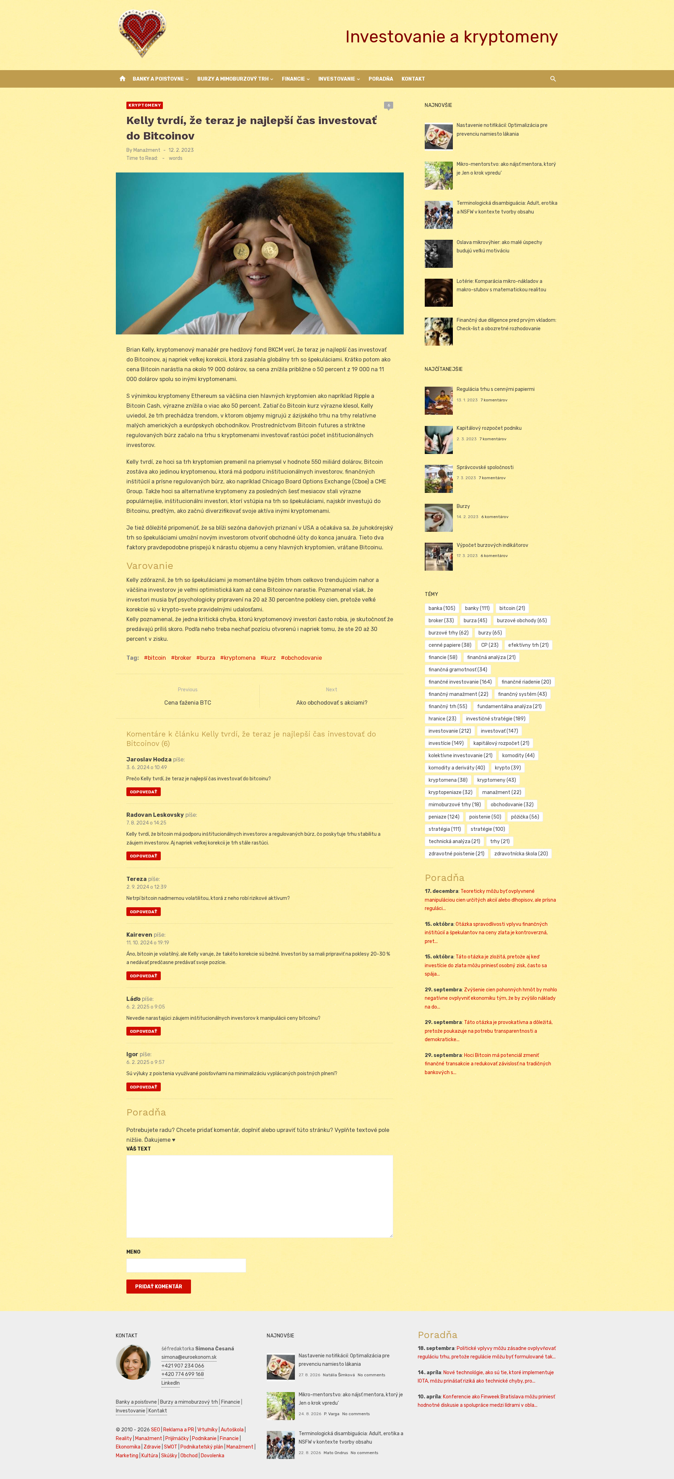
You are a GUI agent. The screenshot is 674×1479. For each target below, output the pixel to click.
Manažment (146, 150)
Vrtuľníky (207, 1430)
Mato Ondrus (336, 1452)
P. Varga (331, 1413)
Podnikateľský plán (201, 1447)
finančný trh (448, 707)
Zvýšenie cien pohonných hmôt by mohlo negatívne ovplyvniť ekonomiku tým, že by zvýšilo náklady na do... (491, 998)
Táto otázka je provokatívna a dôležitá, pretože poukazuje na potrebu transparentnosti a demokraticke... (489, 1031)
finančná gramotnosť (458, 670)
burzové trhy (449, 633)
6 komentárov (495, 516)
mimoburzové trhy (455, 805)
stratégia (445, 829)
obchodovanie (303, 657)
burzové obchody (522, 621)
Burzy (463, 506)
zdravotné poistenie (456, 854)
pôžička (525, 817)
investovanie (450, 731)
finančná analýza (491, 657)
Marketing (127, 1456)
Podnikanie (204, 1438)
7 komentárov (494, 400)
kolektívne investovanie (461, 756)
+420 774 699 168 (182, 1374)
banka (442, 608)
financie (443, 657)
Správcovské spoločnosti (485, 467)
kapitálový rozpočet (501, 743)
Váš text (138, 1149)
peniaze (444, 817)
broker (183, 657)
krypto (508, 768)
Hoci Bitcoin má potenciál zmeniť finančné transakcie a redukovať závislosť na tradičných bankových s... (488, 1064)
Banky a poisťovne (158, 79)
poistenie (485, 817)
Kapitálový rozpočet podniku (489, 428)
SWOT (170, 1447)
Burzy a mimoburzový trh (233, 79)
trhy (500, 841)
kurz (270, 657)
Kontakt (413, 79)
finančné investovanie (460, 682)
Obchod (189, 1456)
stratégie (488, 829)
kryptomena (240, 657)
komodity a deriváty (457, 768)
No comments (371, 1374)
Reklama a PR (178, 1430)
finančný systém (522, 694)
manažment (501, 792)
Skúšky (169, 1456)
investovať (499, 731)
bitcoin (157, 657)
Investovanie (336, 79)
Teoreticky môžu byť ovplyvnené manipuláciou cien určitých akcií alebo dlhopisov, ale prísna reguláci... (490, 899)
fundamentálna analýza (509, 707)
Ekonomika (128, 1447)
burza (207, 657)
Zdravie (152, 1447)
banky (477, 608)
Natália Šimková (339, 1374)
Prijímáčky (177, 1438)
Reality (124, 1438)
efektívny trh (528, 645)
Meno (133, 1252)
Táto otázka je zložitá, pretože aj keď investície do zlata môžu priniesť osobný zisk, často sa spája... (486, 965)
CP (489, 645)
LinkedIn (170, 1383)
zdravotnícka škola (521, 854)
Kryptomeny (144, 105)
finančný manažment (458, 694)
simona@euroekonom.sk (189, 1357)
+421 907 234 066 (182, 1366)
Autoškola (232, 1430)
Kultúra (149, 1456)
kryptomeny (496, 780)
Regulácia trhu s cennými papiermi (496, 389)
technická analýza (454, 841)
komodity (518, 756)
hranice (442, 719)
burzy (490, 633)
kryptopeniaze (451, 792)
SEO (155, 1430)
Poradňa (381, 79)
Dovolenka (212, 1456)
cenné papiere (450, 645)
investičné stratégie (496, 719)
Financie (293, 79)
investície (446, 743)
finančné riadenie (526, 682)
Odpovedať (143, 791)
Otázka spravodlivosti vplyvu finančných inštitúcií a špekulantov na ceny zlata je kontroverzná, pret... (486, 932)
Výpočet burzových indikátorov (492, 545)
